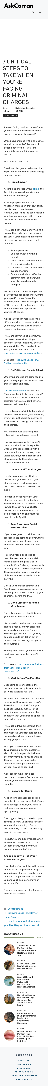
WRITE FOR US (24, 1079)
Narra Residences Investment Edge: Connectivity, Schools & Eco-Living (26, 1000)
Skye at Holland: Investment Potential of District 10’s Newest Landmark (26, 982)
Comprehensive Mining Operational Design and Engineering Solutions (26, 1018)
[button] (33, 13)
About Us (24, 1061)
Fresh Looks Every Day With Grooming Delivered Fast (26, 966)
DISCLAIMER (24, 1068)
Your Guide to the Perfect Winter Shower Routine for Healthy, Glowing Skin (27, 950)
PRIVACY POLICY (24, 1072)
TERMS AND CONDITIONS (24, 1076)
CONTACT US (24, 1064)
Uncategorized (10, 115)
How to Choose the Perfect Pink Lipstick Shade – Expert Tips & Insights (26, 1036)
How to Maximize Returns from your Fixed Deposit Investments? (24, 667)
